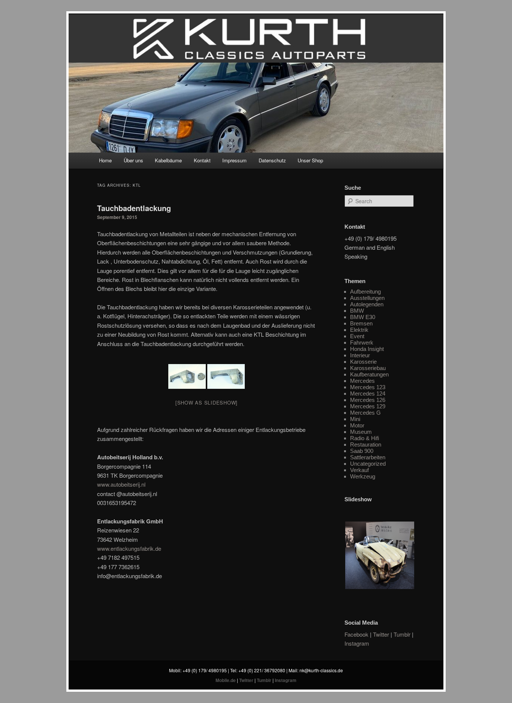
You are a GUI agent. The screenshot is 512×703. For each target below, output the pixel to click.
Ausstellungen (367, 298)
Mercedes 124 (367, 393)
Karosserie (363, 361)
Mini (355, 419)
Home (105, 160)
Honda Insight (367, 349)
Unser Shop (310, 160)
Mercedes (362, 381)
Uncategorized (368, 463)
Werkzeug (362, 476)
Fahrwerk (361, 342)
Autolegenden (366, 304)
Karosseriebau (368, 368)
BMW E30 (362, 317)
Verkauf (359, 470)
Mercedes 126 (367, 400)
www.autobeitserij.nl (121, 484)
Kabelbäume (168, 160)
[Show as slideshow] (206, 402)
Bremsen (361, 323)
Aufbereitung (365, 291)
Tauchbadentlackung (134, 207)
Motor (357, 425)
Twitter (381, 634)
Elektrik (359, 330)
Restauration (365, 444)
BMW (357, 310)
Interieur (360, 355)
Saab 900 (361, 451)
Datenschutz (272, 160)
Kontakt (202, 160)
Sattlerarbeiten (367, 457)
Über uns (133, 160)
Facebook (356, 634)
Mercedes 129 (367, 406)
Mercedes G (365, 412)
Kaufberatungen (369, 374)
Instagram (356, 643)
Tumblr (402, 634)
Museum (361, 432)
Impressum (234, 160)
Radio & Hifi (364, 438)
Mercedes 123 (367, 387)
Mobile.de (226, 680)
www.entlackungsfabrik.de (129, 548)
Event (357, 336)
